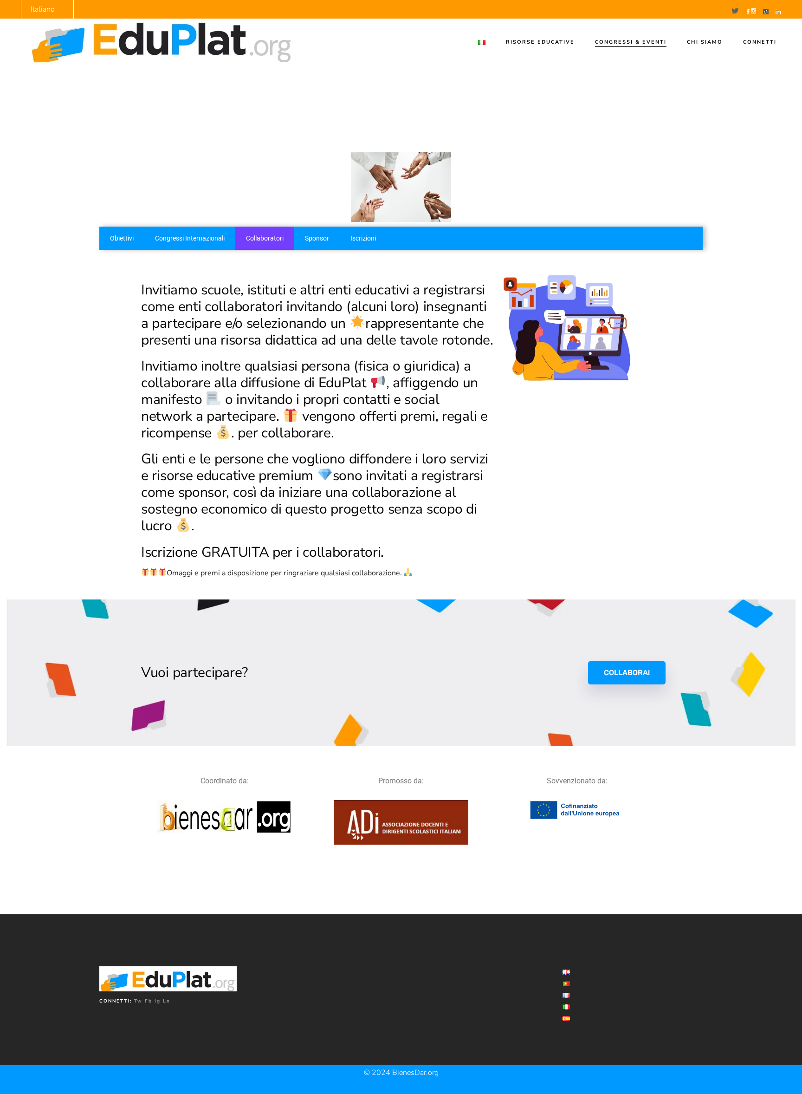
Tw (138, 1001)
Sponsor (317, 238)
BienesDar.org (415, 1073)
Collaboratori (265, 238)
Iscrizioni (363, 238)
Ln (166, 1001)
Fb (148, 1001)
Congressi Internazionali (190, 238)
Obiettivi (122, 238)
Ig (158, 1001)
